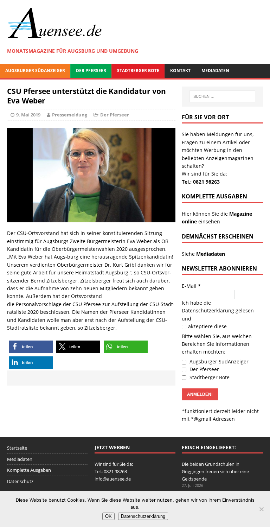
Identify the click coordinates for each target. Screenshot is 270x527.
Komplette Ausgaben (29, 470)
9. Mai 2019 (28, 115)
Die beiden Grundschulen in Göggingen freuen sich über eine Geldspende (215, 471)
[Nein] (261, 509)
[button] (31, 347)
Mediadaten (215, 71)
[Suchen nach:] (222, 96)
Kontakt (180, 71)
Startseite (17, 448)
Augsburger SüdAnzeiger (35, 71)
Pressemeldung (69, 115)
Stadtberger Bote (138, 71)
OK (108, 516)
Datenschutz (20, 481)
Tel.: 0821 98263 (201, 181)
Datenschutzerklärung (208, 310)
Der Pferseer (91, 71)
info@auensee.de (113, 479)
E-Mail (191, 285)
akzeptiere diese (207, 326)
